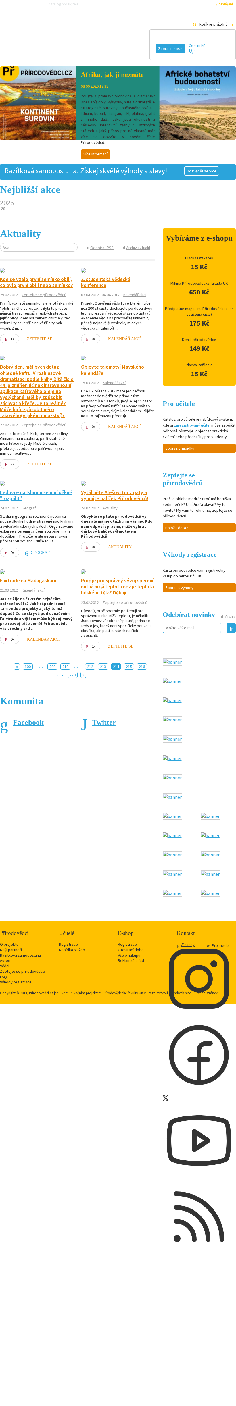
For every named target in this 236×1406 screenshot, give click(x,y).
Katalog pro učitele (63, 4)
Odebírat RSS (102, 247)
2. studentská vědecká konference (105, 282)
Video (131, 48)
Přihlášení (225, 4)
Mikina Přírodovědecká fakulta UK (199, 283)
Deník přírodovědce (199, 339)
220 (73, 674)
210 (65, 666)
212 (90, 666)
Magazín (95, 48)
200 (52, 666)
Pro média (177, 4)
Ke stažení (23, 56)
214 (116, 666)
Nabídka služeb (72, 949)
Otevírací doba (130, 949)
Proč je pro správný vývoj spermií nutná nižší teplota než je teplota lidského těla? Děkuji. (117, 586)
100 (28, 666)
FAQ (3, 976)
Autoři (5, 960)
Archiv (230, 616)
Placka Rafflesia (199, 364)
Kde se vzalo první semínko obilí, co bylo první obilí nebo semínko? (36, 282)
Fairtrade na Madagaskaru (28, 580)
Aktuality (110, 508)
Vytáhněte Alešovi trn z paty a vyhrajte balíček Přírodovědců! (114, 495)
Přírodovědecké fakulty (120, 993)
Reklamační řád (131, 960)
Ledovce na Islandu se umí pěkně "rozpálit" (36, 495)
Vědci (4, 965)
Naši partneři (11, 949)
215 (129, 666)
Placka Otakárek (199, 258)
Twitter (104, 722)
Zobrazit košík (170, 48)
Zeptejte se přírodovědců (104, 4)
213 (103, 666)
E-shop (54, 56)
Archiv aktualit (138, 247)
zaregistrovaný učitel (192, 425)
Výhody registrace (16, 982)
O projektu (9, 944)
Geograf (29, 508)
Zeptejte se (39, 338)
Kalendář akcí (47, 48)
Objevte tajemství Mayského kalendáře (112, 370)
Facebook (28, 722)
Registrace (204, 4)
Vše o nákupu (129, 955)
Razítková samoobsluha (146, 4)
